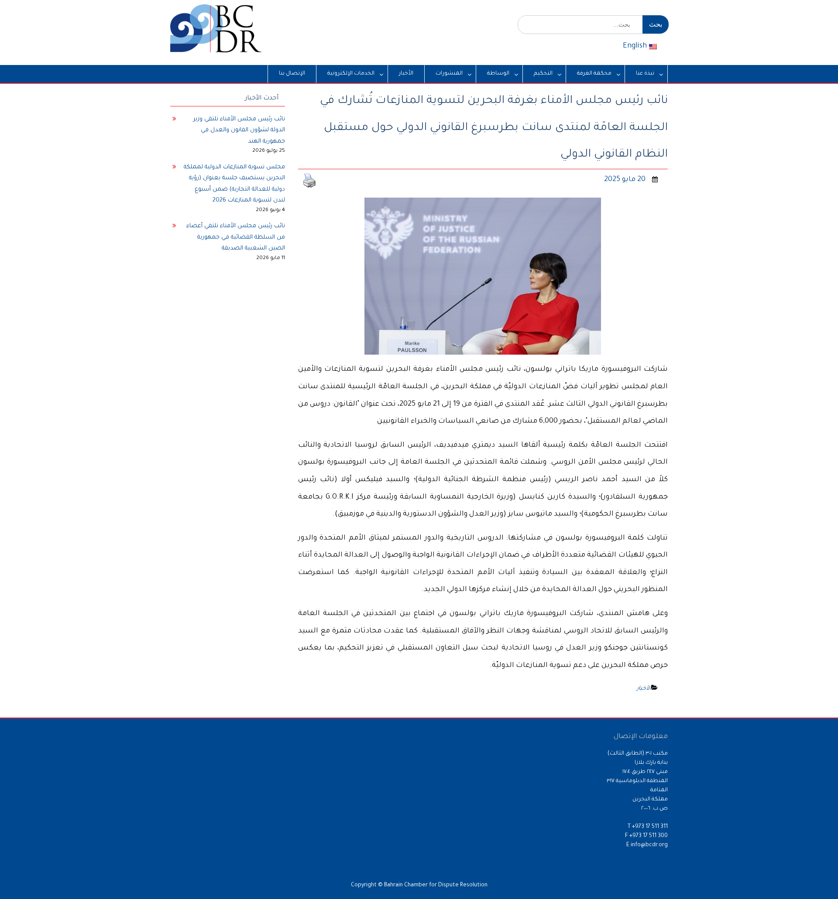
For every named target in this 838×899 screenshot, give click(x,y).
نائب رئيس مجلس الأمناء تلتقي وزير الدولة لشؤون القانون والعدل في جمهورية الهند (239, 130)
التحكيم (543, 74)
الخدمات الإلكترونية (350, 74)
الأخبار (406, 74)
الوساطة (498, 74)
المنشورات (449, 74)
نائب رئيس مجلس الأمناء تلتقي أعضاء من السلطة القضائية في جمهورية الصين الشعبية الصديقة (235, 237)
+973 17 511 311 (650, 827)
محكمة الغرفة (594, 74)
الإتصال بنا (292, 74)
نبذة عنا (645, 74)
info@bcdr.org (649, 845)
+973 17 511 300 (648, 836)
